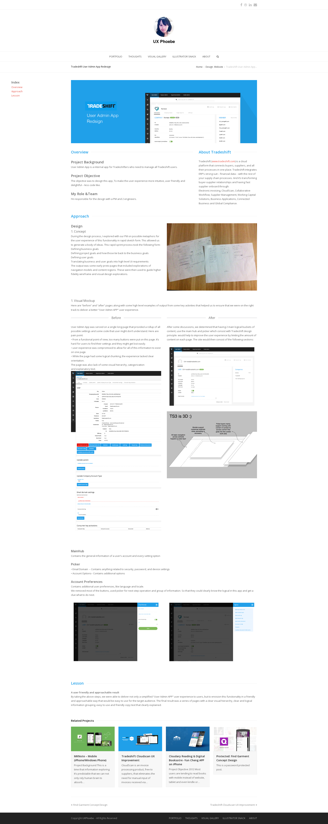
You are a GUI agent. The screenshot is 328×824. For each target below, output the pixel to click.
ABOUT (253, 818)
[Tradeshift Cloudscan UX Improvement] (140, 739)
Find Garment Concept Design (90, 805)
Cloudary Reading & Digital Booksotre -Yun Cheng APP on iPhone (187, 760)
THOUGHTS (191, 818)
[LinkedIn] (250, 5)
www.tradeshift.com (223, 161)
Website (218, 66)
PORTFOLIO (175, 818)
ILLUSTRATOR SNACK (234, 818)
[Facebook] (241, 5)
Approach (17, 91)
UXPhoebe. (88, 818)
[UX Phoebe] (164, 30)
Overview (16, 87)
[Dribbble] (245, 5)
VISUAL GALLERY (210, 818)
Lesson (15, 95)
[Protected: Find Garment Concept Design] (235, 739)
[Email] (255, 5)
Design (209, 66)
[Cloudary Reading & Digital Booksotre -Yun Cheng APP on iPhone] (188, 739)
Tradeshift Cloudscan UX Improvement (232, 805)
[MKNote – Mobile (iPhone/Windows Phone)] (93, 739)
